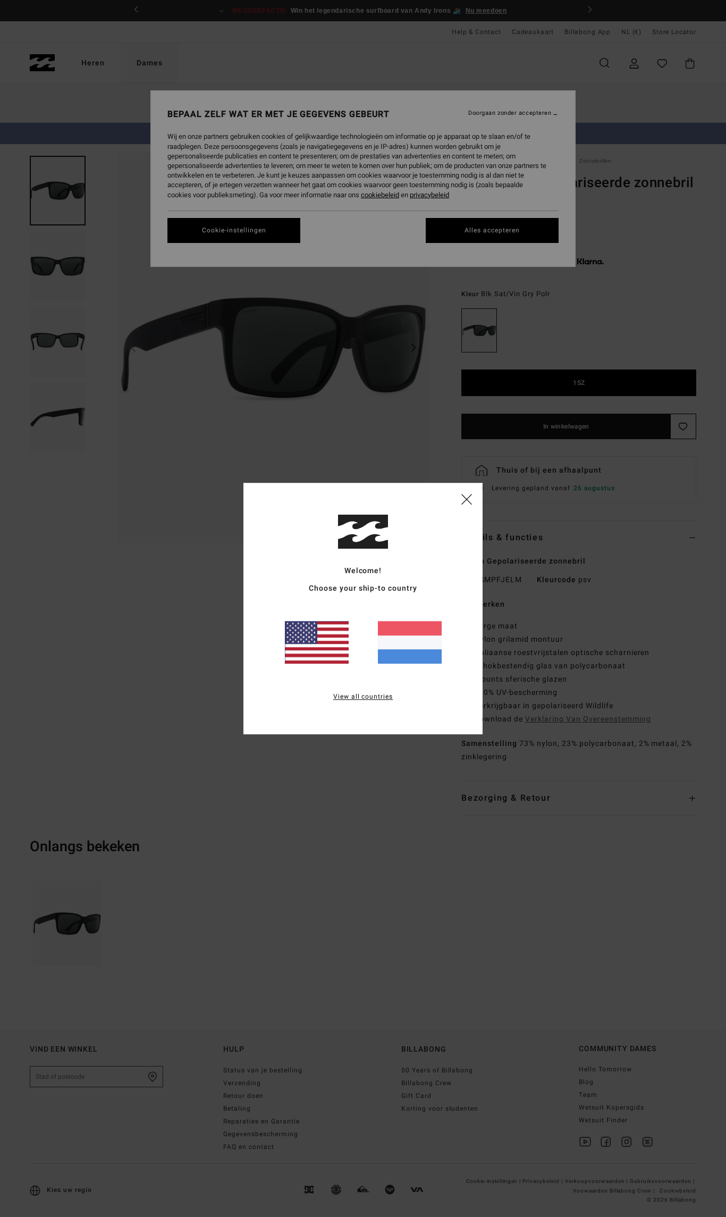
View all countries (363, 696)
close (466, 498)
